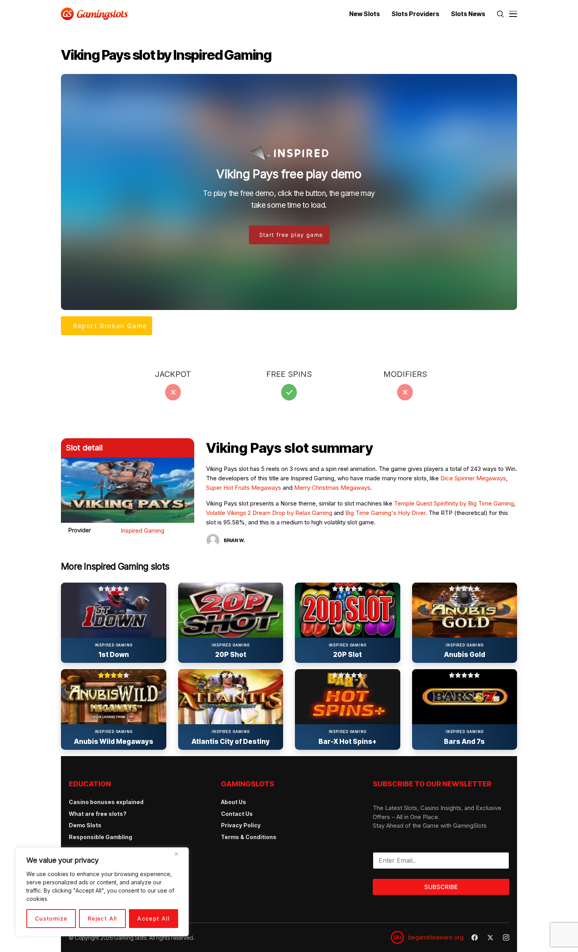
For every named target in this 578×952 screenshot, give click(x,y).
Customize (51, 918)
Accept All (153, 918)
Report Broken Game (110, 326)
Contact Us (237, 813)
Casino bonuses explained (106, 802)
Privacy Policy (241, 825)
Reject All (102, 918)
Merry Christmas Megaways (332, 487)
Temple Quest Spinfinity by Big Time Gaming (454, 503)
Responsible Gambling (100, 837)
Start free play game (291, 234)
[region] (102, 891)
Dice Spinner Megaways (473, 478)
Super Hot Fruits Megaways (243, 487)
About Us (233, 802)
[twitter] (490, 937)
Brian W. (234, 540)
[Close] (179, 857)
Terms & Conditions (248, 837)
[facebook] (474, 937)
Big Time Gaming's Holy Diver (385, 513)
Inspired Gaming (142, 530)
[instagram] (506, 937)
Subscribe (441, 887)
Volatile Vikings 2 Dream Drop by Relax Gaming (269, 513)
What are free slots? (98, 813)
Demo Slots (85, 825)
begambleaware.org (436, 937)
